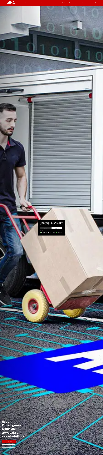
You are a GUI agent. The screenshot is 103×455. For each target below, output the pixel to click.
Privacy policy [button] (51, 225)
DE (89, 2)
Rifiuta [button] (45, 228)
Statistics (59, 232)
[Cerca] (82, 3)
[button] (27, 3)
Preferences (52, 232)
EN (85, 2)
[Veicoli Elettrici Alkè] (10, 2)
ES (92, 2)
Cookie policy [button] (43, 225)
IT (96, 2)
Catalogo (8, 446)
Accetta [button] (57, 228)
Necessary (44, 232)
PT (94, 2)
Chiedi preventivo (8, 441)
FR (87, 2)
